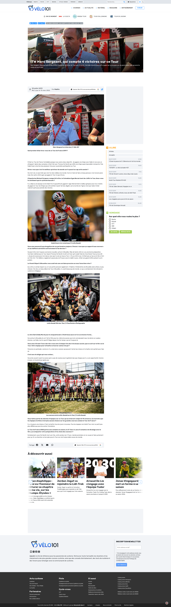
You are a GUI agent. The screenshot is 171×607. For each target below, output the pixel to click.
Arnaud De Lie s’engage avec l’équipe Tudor (95, 483)
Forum (139, 8)
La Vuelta (32, 588)
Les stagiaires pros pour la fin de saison (121, 199)
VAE (113, 226)
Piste (42, 1)
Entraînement (127, 8)
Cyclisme (32, 581)
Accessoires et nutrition (95, 590)
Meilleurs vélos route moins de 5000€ (128, 594)
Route (36, 1)
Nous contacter (107, 605)
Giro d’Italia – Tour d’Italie (36, 585)
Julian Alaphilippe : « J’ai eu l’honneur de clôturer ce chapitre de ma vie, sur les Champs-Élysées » (41, 486)
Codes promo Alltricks (124, 581)
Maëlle (57, 89)
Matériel (101, 8)
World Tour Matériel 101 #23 (117, 180)
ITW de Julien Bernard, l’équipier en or (120, 186)
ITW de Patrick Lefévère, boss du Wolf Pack (122, 193)
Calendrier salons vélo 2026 (96, 594)
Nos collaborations (35, 598)
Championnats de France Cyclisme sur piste (71, 583)
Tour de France (34, 583)
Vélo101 (32, 556)
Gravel (54, 1)
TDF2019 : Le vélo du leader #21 (119, 167)
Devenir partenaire (35, 594)
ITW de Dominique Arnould (117, 205)
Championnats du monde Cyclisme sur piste (71, 585)
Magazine (113, 8)
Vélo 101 (34, 23)
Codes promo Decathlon (124, 588)
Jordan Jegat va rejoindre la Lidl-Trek (70, 482)
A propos (89, 605)
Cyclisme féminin (63, 596)
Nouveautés (91, 585)
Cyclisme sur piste (64, 581)
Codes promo (121, 577)
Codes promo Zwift (123, 586)
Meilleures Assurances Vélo (95, 592)
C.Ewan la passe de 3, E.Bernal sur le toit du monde (124, 161)
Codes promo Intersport (124, 579)
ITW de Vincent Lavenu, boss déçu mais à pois (123, 174)
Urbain (80, 1)
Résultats (125, 232)
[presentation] (30, 482)
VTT (48, 1)
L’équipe (97, 605)
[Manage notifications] (166, 603)
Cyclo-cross (63, 1)
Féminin (73, 1)
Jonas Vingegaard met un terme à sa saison (127, 483)
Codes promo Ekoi (123, 584)
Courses (76, 8)
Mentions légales (129, 605)
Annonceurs (33, 596)
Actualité (89, 8)
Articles (111, 151)
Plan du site (118, 605)
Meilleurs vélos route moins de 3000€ (128, 591)
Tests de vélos (92, 588)
